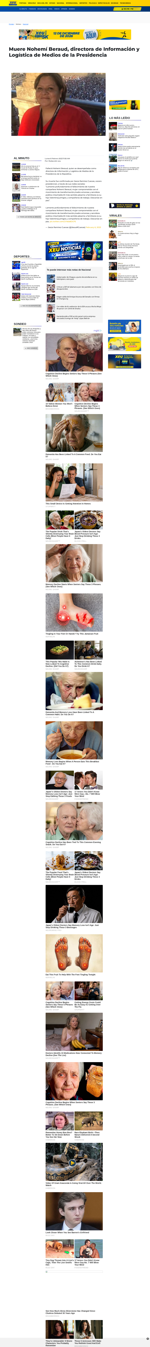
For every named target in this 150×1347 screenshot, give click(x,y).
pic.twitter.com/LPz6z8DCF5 (63, 221)
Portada (22, 3)
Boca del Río (42, 3)
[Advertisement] (28, 236)
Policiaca (93, 3)
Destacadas (42, 9)
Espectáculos (104, 3)
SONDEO (20, 324)
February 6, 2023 (93, 227)
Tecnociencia (125, 3)
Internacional (72, 3)
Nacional (60, 3)
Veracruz (32, 3)
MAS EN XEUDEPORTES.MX (31, 306)
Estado (52, 3)
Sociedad (114, 3)
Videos (56, 9)
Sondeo (72, 9)
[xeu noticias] (13, 3)
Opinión (64, 9)
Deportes (83, 3)
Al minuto (23, 9)
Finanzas (32, 9)
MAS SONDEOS (32, 348)
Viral (50, 9)
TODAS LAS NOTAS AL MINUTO (30, 217)
